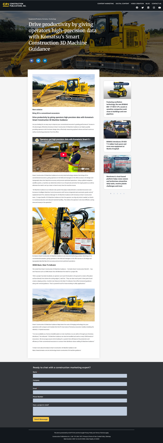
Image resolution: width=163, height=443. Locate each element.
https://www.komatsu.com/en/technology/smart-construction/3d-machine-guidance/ (56, 350)
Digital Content (122, 3)
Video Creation (137, 3)
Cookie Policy (101, 436)
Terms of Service (100, 433)
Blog (148, 3)
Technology (52, 19)
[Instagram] (154, 7)
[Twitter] (142, 7)
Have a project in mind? (41, 405)
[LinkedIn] (148, 7)
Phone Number (38, 397)
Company (36, 380)
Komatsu (45, 19)
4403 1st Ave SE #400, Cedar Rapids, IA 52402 (85, 439)
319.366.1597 (78, 436)
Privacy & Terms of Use (89, 436)
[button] (31, 60)
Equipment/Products (35, 19)
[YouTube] (159, 7)
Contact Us (156, 3)
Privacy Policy (89, 433)
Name (35, 372)
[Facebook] (137, 7)
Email (35, 388)
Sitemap (108, 436)
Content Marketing (105, 3)
